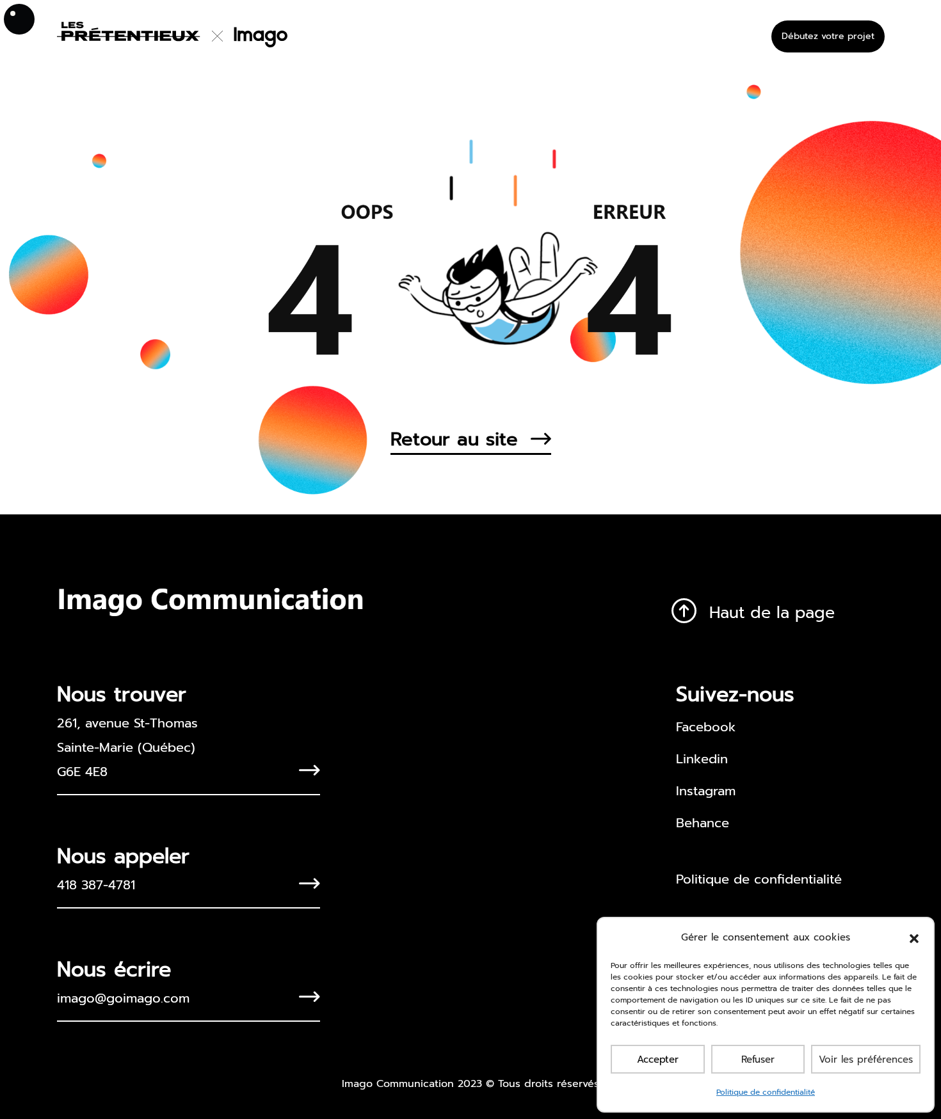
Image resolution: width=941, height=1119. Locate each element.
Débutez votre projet (828, 36)
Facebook (706, 726)
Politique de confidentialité (765, 1092)
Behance (702, 822)
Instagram (706, 790)
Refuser (758, 1059)
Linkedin (702, 758)
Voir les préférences (866, 1059)
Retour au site (454, 439)
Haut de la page (772, 613)
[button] (914, 937)
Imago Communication (398, 1083)
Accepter (658, 1059)
